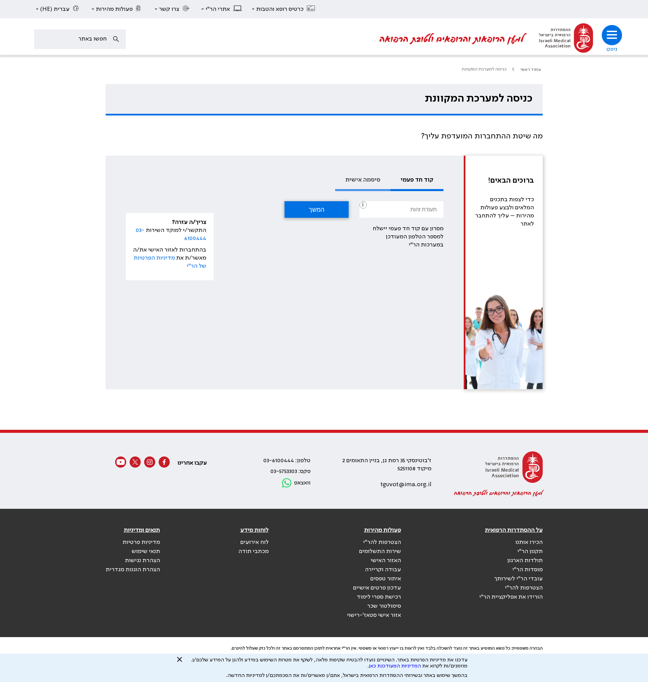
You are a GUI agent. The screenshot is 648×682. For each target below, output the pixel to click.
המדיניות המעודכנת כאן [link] (395, 666)
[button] (284, 9)
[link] (566, 39)
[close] (180, 662)
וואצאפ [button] (302, 483)
